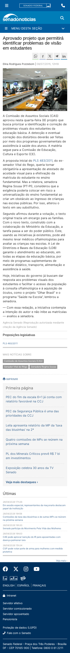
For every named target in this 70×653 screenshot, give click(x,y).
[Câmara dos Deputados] (5, 578)
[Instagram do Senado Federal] (26, 569)
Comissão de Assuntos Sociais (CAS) (23, 361)
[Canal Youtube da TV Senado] (35, 569)
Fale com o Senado (18, 633)
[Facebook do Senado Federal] (7, 569)
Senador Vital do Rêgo (15, 366)
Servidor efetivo (13, 603)
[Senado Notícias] (19, 19)
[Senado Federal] (35, 6)
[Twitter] (16, 569)
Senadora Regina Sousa (43, 366)
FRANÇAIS (39, 585)
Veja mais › (61, 560)
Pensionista (10, 619)
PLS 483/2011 (42, 160)
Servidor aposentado (16, 614)
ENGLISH (9, 585)
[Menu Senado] (7, 5)
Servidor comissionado (17, 608)
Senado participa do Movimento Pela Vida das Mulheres (32, 528)
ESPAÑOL (23, 585)
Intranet (11, 595)
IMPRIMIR (11, 379)
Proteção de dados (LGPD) (20, 627)
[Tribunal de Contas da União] (23, 578)
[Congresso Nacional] (14, 578)
